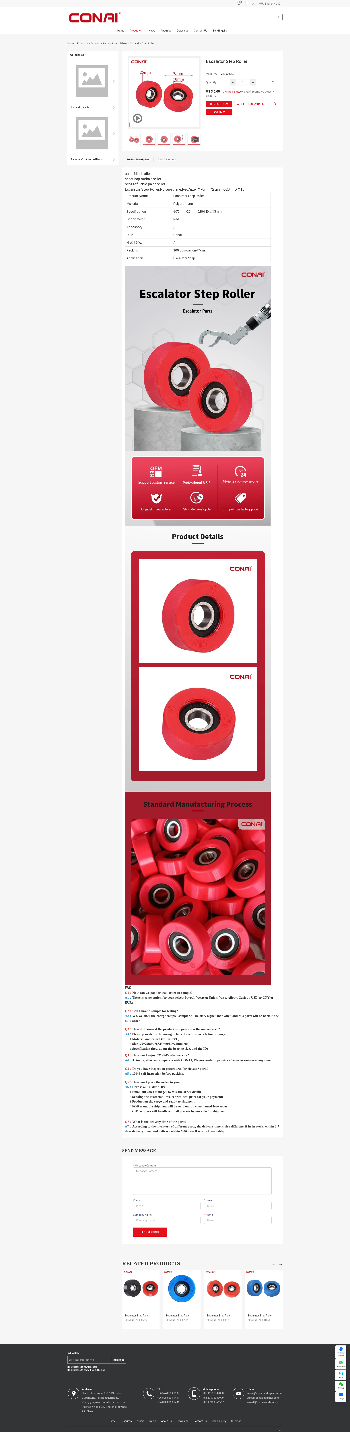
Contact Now (219, 104)
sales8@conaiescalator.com (263, 1402)
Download (182, 30)
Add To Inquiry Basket (252, 104)
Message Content (145, 1165)
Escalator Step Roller (137, 1315)
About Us (166, 30)
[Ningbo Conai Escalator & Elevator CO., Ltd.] (94, 17)
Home (120, 30)
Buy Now (219, 111)
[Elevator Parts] (92, 81)
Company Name (142, 1214)
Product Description (138, 159)
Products (135, 30)
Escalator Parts (100, 43)
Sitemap (236, 1421)
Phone (137, 1200)
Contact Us (200, 30)
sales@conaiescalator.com (263, 1397)
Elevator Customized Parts (87, 159)
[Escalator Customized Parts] (92, 133)
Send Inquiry (220, 30)
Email (208, 1200)
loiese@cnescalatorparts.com (265, 1393)
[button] (196, 139)
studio (140, 1421)
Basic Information (167, 159)
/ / (272, 3)
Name (209, 1214)
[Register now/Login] (253, 3)
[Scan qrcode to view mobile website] (246, 3)
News (152, 30)
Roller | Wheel (119, 43)
